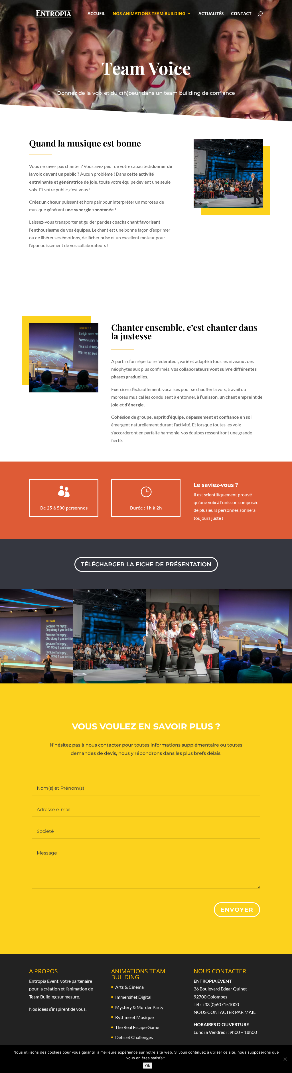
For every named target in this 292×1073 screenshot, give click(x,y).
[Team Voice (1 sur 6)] (182, 681)
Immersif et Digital (133, 997)
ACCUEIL (96, 13)
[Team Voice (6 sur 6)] (36, 681)
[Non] (285, 1059)
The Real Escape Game (137, 1027)
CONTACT (241, 13)
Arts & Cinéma (129, 987)
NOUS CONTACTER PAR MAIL (225, 1012)
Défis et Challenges (134, 1037)
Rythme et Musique (134, 1017)
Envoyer (237, 909)
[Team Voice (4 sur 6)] (109, 681)
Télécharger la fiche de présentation (146, 564)
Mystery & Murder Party (139, 1007)
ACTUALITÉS (211, 13)
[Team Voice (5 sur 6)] (255, 681)
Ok (147, 1065)
